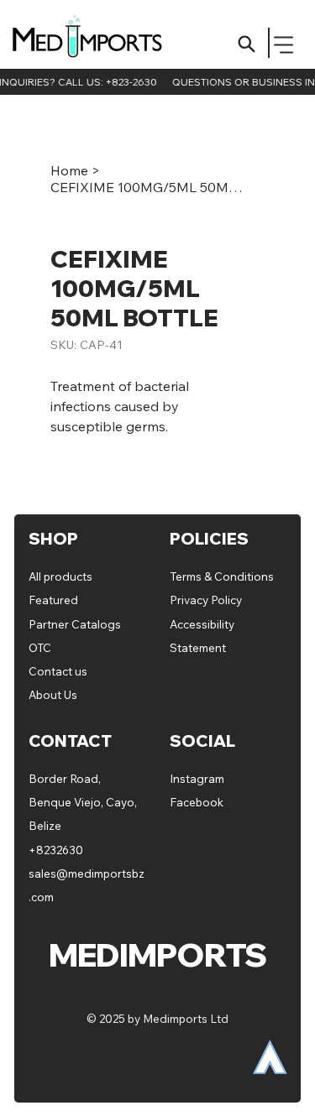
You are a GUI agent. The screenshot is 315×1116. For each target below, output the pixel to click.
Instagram (197, 778)
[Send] (246, 44)
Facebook (196, 802)
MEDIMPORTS (95, 40)
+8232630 (56, 849)
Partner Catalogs (75, 624)
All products (60, 576)
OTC (40, 647)
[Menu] (284, 45)
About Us (53, 694)
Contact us (58, 671)
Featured (55, 599)
